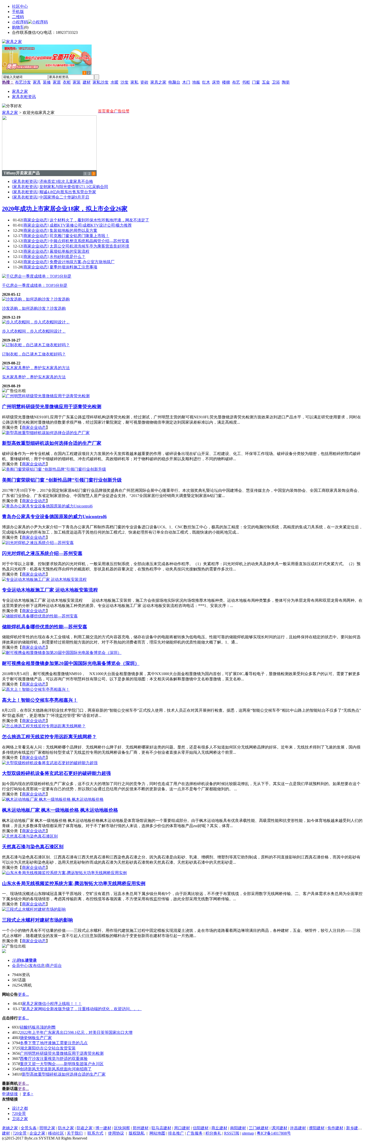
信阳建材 (201, 1128)
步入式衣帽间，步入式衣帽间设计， (34, 331)
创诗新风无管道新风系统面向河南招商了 (56, 1069)
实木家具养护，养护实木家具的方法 (34, 377)
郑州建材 (141, 1128)
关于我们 (75, 1133)
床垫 (216, 82)
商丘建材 (219, 1128)
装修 (47, 82)
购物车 (18, 27)
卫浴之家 (20, 1119)
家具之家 (158, 82)
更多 (28, 1094)
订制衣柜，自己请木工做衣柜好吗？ (34, 354)
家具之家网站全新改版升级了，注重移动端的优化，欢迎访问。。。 (82, 1009)
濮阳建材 (317, 1128)
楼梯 (226, 82)
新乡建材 (354, 1128)
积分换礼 (213, 1133)
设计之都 (20, 1108)
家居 (57, 82)
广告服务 (195, 1133)
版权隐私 (137, 1133)
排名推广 (176, 1133)
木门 (186, 82)
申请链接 (10, 1094)
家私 (134, 82)
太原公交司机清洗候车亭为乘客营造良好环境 (89, 246)
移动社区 (56, 1133)
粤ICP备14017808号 (274, 1133)
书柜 (246, 82)
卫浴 (276, 82)
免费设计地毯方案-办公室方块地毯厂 (82, 262)
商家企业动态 (34, 427)
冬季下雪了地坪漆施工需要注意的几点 (54, 1043)
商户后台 (54, 965)
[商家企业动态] (35, 220)
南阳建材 (238, 1128)
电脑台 (174, 82)
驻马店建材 (161, 1128)
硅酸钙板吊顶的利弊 (38, 1027)
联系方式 (95, 1133)
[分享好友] (12, 106)
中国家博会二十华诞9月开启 (64, 197)
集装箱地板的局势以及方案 (73, 230)
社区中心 (20, 6)
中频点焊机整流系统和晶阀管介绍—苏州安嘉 (89, 241)
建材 (87, 82)
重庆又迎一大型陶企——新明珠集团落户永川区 (62, 1064)
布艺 (236, 82)
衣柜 (67, 82)
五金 (266, 82)
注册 (16, 960)
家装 (77, 82)
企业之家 (37, 1133)
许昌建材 (298, 1128)
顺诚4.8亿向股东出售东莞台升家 (67, 192)
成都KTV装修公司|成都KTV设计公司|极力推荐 (91, 225)
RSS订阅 (231, 1133)
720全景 (19, 1113)
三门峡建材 (259, 1128)
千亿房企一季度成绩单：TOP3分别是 (34, 285)
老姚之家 (10, 1128)
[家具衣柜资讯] (25, 181)
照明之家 (47, 1128)
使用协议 (116, 1133)
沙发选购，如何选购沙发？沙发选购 (34, 308)
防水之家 (66, 1128)
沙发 (124, 82)
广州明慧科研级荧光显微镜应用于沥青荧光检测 (62, 1053)
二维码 (18, 17)
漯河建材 (279, 1128)
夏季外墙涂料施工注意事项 (73, 267)
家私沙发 (101, 82)
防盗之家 (85, 1128)
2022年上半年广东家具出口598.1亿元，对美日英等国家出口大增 (76, 1032)
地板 (196, 82)
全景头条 (29, 1128)
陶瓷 (286, 82)
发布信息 (37, 965)
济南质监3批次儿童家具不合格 (66, 181)
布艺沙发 (23, 82)
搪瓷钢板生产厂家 (36, 1038)
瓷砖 (144, 82)
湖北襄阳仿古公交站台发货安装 (48, 1048)
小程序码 (20, 22)
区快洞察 (122, 1128)
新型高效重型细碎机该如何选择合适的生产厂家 (64, 1074)
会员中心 (20, 965)
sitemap (248, 1133)
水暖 (115, 82)
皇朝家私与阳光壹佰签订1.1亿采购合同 (73, 187)
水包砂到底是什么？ (67, 256)
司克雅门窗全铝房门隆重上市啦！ (79, 236)
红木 (206, 82)
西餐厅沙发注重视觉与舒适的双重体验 (54, 1058)
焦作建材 (335, 1128)
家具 (37, 82)
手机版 (18, 11)
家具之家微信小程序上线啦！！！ (52, 1003)
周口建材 (182, 1128)
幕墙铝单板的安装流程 (69, 251)
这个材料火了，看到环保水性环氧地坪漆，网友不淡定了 (99, 220)
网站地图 (157, 1133)
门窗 (256, 82)
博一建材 (103, 1128)
